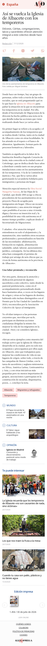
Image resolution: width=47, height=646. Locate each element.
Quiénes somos (23, 624)
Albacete (8, 389)
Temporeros (10, 395)
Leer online (23, 617)
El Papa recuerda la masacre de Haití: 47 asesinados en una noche (15, 414)
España (12, 4)
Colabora (23, 627)
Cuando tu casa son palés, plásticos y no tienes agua (21, 576)
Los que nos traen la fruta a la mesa (21, 540)
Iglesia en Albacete (25, 103)
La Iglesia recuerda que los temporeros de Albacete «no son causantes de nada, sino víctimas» (23, 503)
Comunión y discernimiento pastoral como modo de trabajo (16, 456)
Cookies (23, 635)
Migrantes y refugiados (28, 389)
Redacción (7, 43)
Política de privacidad (23, 631)
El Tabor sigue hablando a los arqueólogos (13, 432)
